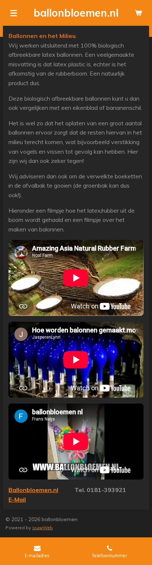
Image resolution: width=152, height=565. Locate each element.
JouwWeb (42, 527)
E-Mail (17, 499)
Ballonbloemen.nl (33, 489)
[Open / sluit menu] (14, 13)
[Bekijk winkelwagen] (138, 13)
